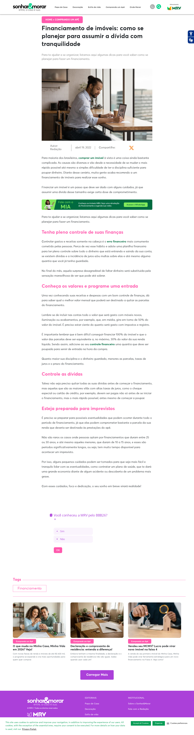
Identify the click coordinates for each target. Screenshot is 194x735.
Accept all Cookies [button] (141, 723)
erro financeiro (116, 241)
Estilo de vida (94, 7)
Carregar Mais (97, 675)
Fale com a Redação (138, 709)
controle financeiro (102, 344)
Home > (50, 20)
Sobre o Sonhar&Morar (139, 704)
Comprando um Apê (115, 7)
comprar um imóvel (91, 158)
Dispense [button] (158, 723)
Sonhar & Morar (29, 5)
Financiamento (30, 588)
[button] (177, 723)
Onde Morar (135, 7)
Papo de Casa (61, 7)
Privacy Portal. (29, 729)
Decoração (78, 7)
